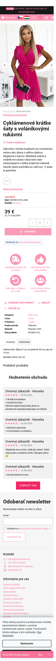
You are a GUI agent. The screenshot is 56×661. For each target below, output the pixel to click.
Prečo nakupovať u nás (14, 588)
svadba (31, 322)
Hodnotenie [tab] (24, 342)
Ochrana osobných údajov (15, 613)
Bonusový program (12, 602)
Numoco (17, 203)
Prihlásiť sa (14, 537)
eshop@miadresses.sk (19, 559)
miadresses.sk (15, 570)
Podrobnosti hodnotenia (15, 115)
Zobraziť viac (28, 485)
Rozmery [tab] (11, 342)
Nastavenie (27, 643)
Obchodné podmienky (13, 610)
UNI (7, 180)
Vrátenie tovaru (10, 595)
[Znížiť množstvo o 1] (32, 222)
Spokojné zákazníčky (13, 599)
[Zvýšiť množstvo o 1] (47, 222)
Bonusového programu (30, 242)
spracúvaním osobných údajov (34, 528)
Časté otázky (9, 592)
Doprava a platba (11, 584)
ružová (31, 318)
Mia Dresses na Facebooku (21, 566)
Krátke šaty (33, 315)
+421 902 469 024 (16, 562)
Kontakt (7, 617)
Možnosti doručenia (13, 189)
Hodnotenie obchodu (28, 377)
